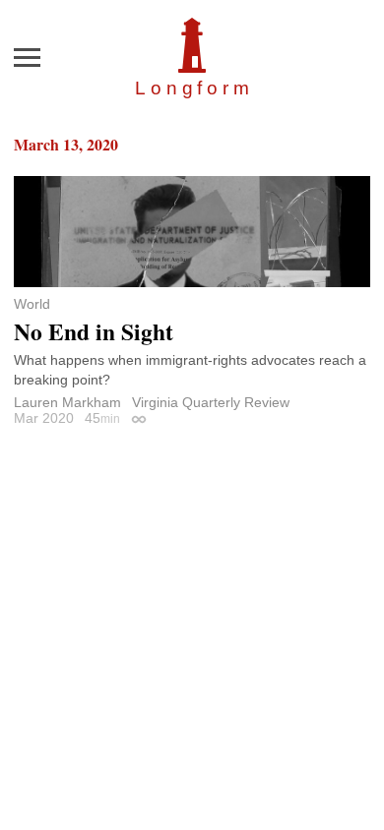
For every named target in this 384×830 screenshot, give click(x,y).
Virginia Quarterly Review (210, 402)
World (32, 304)
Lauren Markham (67, 402)
